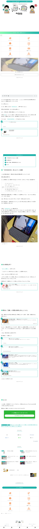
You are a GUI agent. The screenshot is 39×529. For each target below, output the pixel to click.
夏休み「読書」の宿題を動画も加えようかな (14, 162)
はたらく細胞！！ (5, 268)
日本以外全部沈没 (10, 119)
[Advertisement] (19, 24)
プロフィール (19, 524)
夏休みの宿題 (4, 426)
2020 (5, 114)
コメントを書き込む (19, 487)
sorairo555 (33, 419)
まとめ (8, 164)
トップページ (7, 524)
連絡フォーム (7, 525)
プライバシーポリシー (32, 524)
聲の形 (20, 426)
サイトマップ (19, 525)
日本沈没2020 (14, 106)
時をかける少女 (15, 426)
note (32, 525)
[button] (32, 438)
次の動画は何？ (9, 160)
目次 (19, 155)
